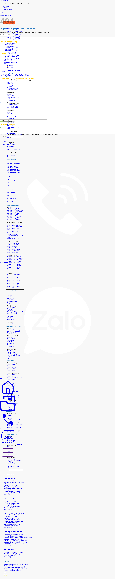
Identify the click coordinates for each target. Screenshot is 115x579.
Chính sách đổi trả (9, 61)
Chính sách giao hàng (9, 59)
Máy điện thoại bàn (13, 70)
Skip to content (4, 0)
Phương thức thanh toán (10, 62)
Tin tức (5, 574)
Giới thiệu (6, 6)
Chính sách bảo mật (9, 64)
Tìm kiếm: (5, 470)
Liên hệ (5, 7)
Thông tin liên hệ (8, 49)
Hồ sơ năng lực (7, 9)
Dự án (4, 572)
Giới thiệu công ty (8, 44)
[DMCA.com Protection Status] (4, 121)
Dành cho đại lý (8, 50)
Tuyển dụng (7, 47)
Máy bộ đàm (11, 43)
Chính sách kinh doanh (10, 56)
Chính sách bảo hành (9, 58)
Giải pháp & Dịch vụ (8, 474)
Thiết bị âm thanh (10, 77)
